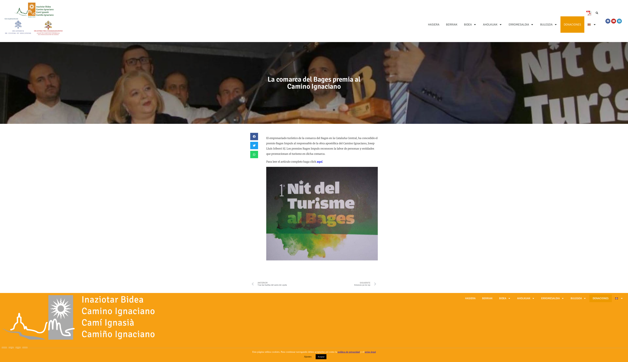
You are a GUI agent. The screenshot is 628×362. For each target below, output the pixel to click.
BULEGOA (546, 24)
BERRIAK (451, 24)
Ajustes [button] (308, 356)
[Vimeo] (619, 21)
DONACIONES (572, 24)
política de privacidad (349, 352)
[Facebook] (607, 21)
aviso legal (370, 352)
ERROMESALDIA (519, 24)
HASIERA (433, 24)
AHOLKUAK (490, 24)
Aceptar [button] (321, 356)
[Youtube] (613, 21)
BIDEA (468, 24)
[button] (596, 12)
